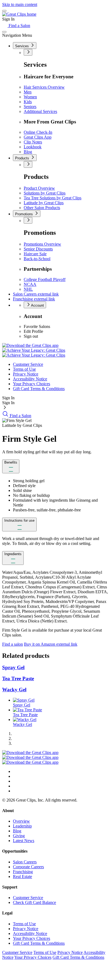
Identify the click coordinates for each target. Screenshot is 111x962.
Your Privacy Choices (31, 383)
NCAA (30, 284)
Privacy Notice (25, 374)
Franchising (34, 299)
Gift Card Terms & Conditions (39, 388)
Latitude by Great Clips (44, 202)
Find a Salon (19, 25)
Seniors (30, 106)
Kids (28, 101)
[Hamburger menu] (4, 11)
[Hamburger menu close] (4, 32)
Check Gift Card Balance (34, 902)
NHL (28, 289)
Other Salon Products (42, 207)
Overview (21, 821)
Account (37, 305)
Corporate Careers (28, 866)
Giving (19, 835)
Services (22, 46)
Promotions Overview (42, 244)
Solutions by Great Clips (44, 193)
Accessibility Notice (30, 379)
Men (28, 92)
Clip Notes (33, 142)
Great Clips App (37, 137)
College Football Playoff (44, 279)
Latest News (23, 840)
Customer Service (28, 364)
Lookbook (32, 147)
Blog (28, 151)
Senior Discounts (38, 249)
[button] (10, 466)
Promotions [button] (24, 214)
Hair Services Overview (44, 87)
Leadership (22, 826)
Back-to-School (37, 258)
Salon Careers (36, 294)
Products (22, 158)
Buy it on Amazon (50, 644)
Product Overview (39, 188)
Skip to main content (19, 4)
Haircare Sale (35, 254)
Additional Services (40, 111)
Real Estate (22, 876)
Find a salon (12, 644)
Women (30, 97)
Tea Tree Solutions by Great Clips (52, 198)
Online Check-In (38, 132)
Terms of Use (24, 369)
